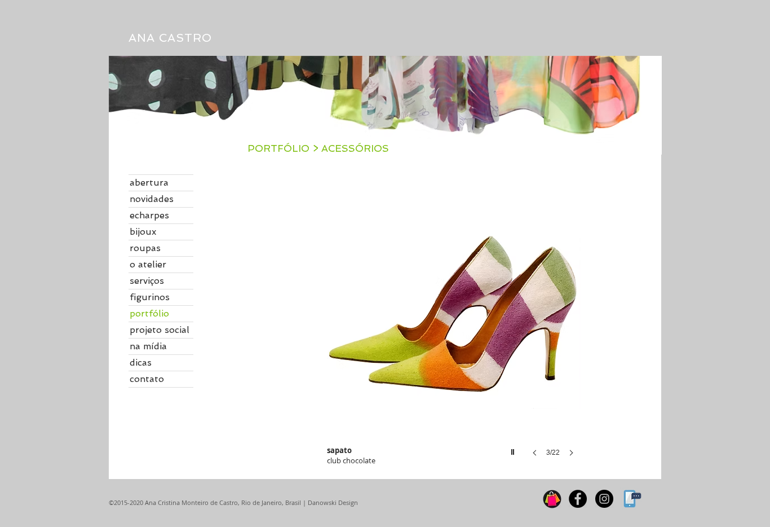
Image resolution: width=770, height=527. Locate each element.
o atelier (148, 264)
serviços (147, 280)
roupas (145, 248)
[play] (514, 449)
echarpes (149, 215)
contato (147, 379)
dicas (141, 362)
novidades (152, 199)
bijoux (143, 231)
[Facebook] (578, 499)
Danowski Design (332, 502)
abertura (149, 182)
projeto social (159, 329)
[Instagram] (604, 499)
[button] (454, 326)
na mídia (148, 346)
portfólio (149, 313)
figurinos (150, 297)
